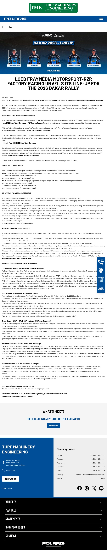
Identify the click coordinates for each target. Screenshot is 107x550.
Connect (10, 536)
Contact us (10, 478)
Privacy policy (7, 488)
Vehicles (10, 502)
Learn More (53, 425)
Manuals (10, 510)
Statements (12, 519)
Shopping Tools (15, 527)
